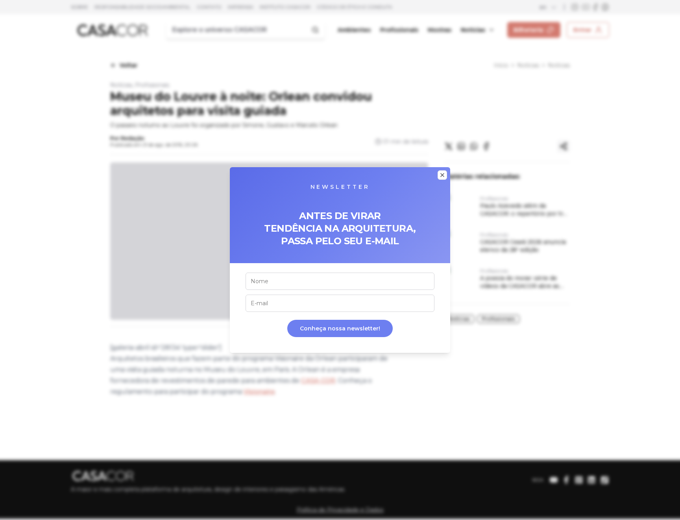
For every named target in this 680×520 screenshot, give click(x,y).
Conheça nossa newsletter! (340, 328)
